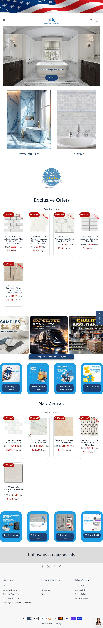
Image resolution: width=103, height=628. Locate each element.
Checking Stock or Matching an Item (17, 603)
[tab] (29, 83)
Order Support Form (38, 388)
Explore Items (11, 535)
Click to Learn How (92, 388)
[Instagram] (60, 566)
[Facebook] (43, 566)
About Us (45, 586)
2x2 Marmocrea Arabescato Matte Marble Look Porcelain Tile (64, 239)
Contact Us (45, 590)
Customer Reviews (10, 590)
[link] (58, 209)
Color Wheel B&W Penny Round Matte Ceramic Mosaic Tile (90, 442)
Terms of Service (81, 598)
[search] (91, 20)
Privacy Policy (80, 594)
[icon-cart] (97, 20)
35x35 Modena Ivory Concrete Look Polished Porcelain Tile (13, 489)
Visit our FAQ (92, 535)
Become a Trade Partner (65, 388)
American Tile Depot (55, 624)
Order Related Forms (11, 598)
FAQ (4, 586)
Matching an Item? (11, 388)
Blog (43, 594)
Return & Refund (81, 586)
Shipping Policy (81, 590)
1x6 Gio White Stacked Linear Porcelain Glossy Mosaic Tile (89, 239)
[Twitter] (49, 566)
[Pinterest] (54, 566)
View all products (50, 209)
